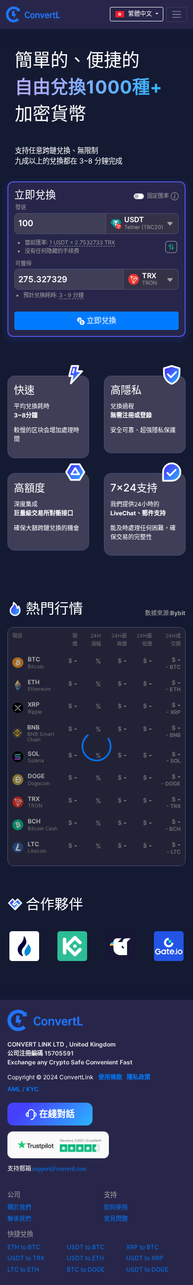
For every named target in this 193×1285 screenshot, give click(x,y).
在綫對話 (56, 1114)
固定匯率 (158, 195)
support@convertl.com (59, 1168)
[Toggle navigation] (177, 14)
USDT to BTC (85, 1247)
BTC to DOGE (85, 1269)
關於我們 (19, 1207)
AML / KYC (23, 1089)
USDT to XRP (144, 1258)
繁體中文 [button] (140, 13)
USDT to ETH (85, 1258)
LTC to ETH (23, 1269)
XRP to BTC (142, 1247)
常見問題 (116, 1218)
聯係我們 (19, 1218)
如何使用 (116, 1207)
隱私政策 (138, 1077)
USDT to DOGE (147, 1269)
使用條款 (110, 1077)
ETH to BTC (23, 1247)
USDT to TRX (26, 1258)
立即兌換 (100, 320)
